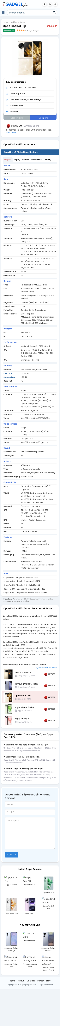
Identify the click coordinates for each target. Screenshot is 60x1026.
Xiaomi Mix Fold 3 (23, 672)
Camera (25, 159)
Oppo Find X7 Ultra (48, 907)
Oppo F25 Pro (11, 885)
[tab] (8, 159)
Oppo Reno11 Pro (11, 914)
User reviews (17, 118)
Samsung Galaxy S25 (11, 965)
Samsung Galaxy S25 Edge (11, 949)
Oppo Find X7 (30, 914)
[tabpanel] (30, 379)
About (21, 980)
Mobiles (14, 22)
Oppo (22, 22)
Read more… (11, 132)
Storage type (9, 377)
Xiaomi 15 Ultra (30, 940)
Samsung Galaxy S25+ (30, 965)
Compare (43, 118)
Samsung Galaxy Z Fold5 (26, 683)
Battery (48, 159)
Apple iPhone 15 (22, 718)
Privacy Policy (44, 980)
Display (17, 159)
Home (5, 22)
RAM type (7, 373)
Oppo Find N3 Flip (23, 695)
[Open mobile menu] (3, 12)
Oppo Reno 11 (48, 892)
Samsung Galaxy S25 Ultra (48, 949)
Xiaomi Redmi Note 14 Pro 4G (48, 968)
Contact (31, 980)
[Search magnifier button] (54, 12)
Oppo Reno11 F (30, 885)
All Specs (7, 159)
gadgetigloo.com (29, 984)
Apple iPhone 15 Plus (24, 707)
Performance (36, 159)
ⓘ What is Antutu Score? (46, 668)
